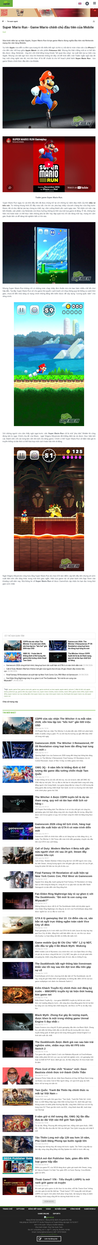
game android (44, 689)
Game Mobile (89, 1209)
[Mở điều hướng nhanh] (94, 21)
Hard (4, 32)
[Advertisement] (49, 611)
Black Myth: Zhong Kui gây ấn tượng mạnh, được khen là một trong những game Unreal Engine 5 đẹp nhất (62, 1018)
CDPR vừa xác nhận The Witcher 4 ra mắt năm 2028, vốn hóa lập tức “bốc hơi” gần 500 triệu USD (35, 645)
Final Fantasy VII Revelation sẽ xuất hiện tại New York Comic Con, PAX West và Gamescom (42, 675)
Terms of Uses (46, 1234)
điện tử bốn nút (81, 689)
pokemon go (12, 692)
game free (16, 689)
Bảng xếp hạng (35, 1209)
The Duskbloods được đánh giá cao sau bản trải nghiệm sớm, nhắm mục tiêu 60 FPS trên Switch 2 (64, 1045)
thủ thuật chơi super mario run (74, 694)
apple (11, 689)
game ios (35, 689)
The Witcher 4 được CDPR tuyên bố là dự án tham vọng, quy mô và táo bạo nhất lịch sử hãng (80, 656)
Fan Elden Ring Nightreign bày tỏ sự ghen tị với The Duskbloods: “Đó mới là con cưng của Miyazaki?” (64, 897)
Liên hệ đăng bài (50, 1239)
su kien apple (54, 689)
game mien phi (26, 689)
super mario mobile (46, 692)
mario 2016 (68, 692)
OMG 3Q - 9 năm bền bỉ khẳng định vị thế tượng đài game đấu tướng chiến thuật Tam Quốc (34, 656)
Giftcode (20, 1209)
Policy (55, 1234)
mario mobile (58, 692)
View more (49, 1201)
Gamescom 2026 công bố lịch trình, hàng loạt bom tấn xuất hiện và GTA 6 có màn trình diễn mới (44, 665)
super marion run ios (15, 694)
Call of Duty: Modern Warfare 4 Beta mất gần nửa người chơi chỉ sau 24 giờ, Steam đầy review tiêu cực (62, 851)
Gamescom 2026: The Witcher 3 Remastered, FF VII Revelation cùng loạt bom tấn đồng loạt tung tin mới (80, 645)
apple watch (64, 689)
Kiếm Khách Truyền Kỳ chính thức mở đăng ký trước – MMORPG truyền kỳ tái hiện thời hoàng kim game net (64, 991)
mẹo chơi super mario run (54, 694)
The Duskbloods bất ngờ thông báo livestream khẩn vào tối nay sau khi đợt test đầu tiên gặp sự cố (63, 967)
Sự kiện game (60, 1209)
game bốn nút (22, 692)
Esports (56, 1214)
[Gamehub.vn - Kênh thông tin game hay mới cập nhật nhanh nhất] (6, 3)
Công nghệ (75, 1209)
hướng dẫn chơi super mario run (34, 694)
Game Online (43, 1214)
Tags (6, 689)
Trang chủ (7, 1209)
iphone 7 (72, 689)
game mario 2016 (78, 692)
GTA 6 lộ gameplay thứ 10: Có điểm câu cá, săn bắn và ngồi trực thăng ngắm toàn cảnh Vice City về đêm (64, 921)
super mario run (33, 692)
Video (48, 1209)
